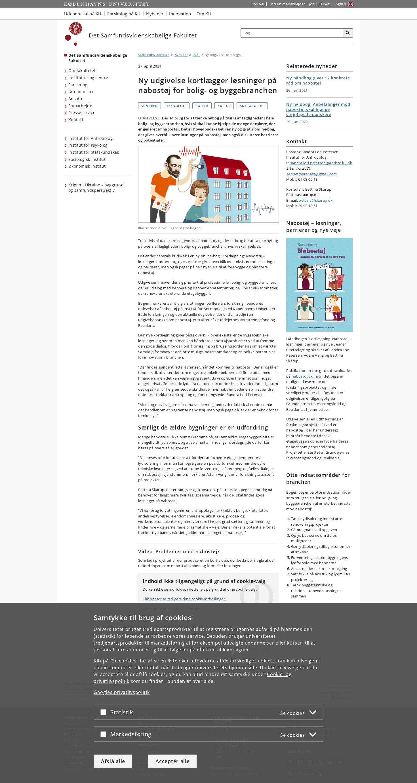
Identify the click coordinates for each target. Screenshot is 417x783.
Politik (201, 106)
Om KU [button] (204, 13)
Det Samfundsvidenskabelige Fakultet (97, 57)
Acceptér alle (172, 761)
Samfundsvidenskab (153, 54)
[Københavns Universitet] (73, 34)
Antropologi (252, 106)
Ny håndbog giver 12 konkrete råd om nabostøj (318, 80)
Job (312, 4)
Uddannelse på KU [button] (83, 13)
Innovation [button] (180, 13)
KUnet (324, 4)
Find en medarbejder (286, 4)
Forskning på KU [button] (124, 13)
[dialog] (208, 693)
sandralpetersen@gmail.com (311, 173)
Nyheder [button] (154, 13)
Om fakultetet (82, 70)
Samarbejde (80, 105)
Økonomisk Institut (87, 166)
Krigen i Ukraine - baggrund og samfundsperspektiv (96, 187)
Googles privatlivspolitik (122, 692)
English (340, 4)
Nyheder (181, 54)
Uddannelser (81, 91)
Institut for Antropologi (91, 138)
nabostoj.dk (302, 376)
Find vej (257, 4)
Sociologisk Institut (87, 159)
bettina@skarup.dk (315, 200)
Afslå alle (113, 761)
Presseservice (81, 112)
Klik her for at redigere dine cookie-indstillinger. (184, 598)
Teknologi (176, 106)
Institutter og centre (88, 77)
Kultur (224, 106)
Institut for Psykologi (88, 145)
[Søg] (348, 33)
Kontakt (75, 119)
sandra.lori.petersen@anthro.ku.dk (321, 162)
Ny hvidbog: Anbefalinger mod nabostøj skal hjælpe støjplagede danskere (318, 109)
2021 (196, 54)
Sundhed (149, 106)
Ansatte (75, 98)
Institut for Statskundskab (94, 152)
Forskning (78, 84)
